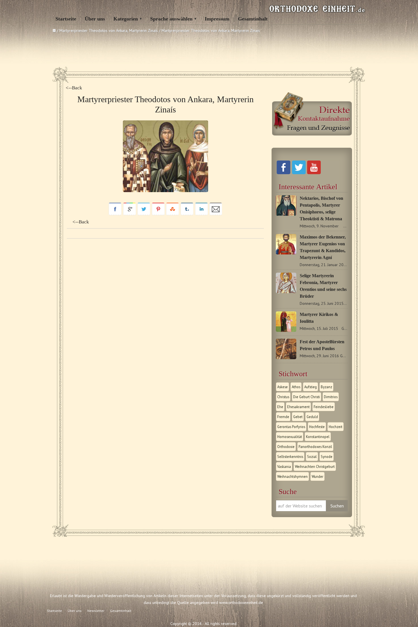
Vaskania (284, 466)
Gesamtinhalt (253, 19)
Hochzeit (335, 426)
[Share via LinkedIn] (201, 214)
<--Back (74, 88)
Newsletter (95, 611)
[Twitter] (299, 172)
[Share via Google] (129, 214)
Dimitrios (331, 396)
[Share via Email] (215, 214)
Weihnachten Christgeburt (315, 466)
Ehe (280, 406)
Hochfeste (317, 426)
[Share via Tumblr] (187, 214)
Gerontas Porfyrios (291, 426)
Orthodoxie (286, 446)
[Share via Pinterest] (158, 214)
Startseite (65, 19)
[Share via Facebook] (115, 214)
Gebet (298, 416)
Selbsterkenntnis (290, 456)
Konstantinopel (318, 436)
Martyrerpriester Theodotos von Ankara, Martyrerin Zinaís (108, 30)
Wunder (317, 476)
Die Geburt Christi (306, 396)
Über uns (95, 19)
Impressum (217, 19)
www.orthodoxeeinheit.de (241, 602)
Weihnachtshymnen (292, 476)
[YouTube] (314, 172)
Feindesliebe (324, 406)
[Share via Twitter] (143, 214)
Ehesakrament (298, 406)
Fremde (283, 416)
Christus (283, 396)
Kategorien (125, 19)
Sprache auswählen (171, 19)
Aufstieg (310, 387)
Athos (296, 387)
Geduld (312, 416)
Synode (326, 456)
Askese (282, 387)
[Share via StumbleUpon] (172, 214)
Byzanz (326, 387)
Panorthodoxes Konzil (315, 446)
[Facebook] (283, 172)
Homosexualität (289, 436)
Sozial (312, 456)
